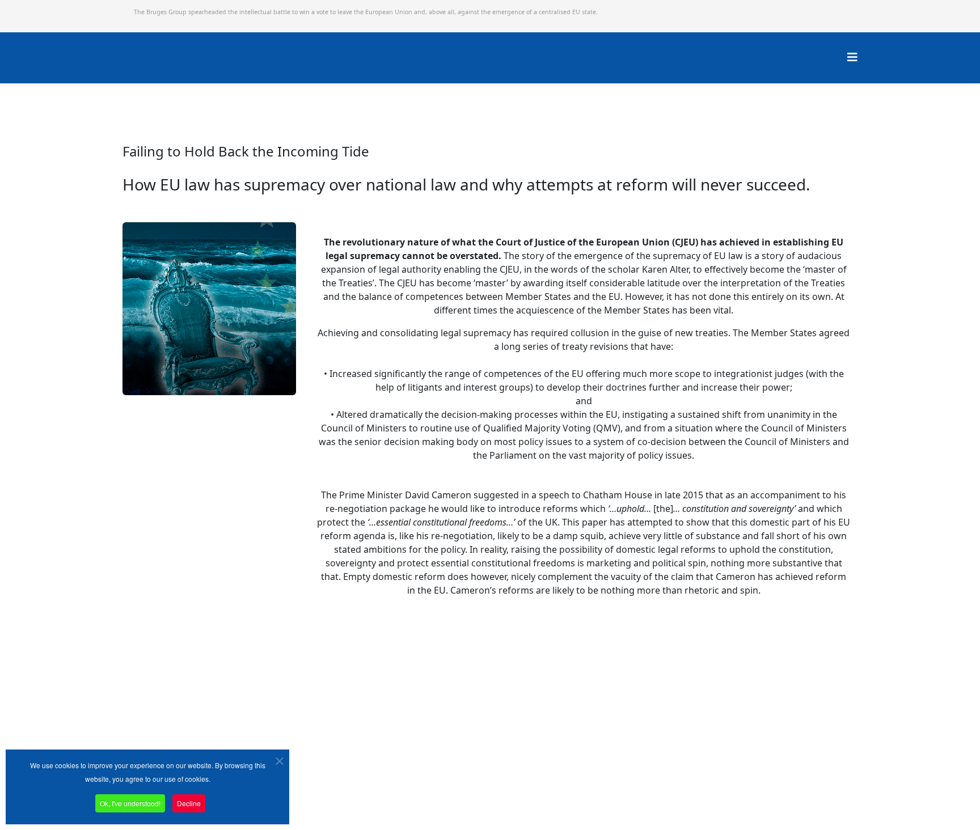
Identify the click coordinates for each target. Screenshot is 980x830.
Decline (189, 803)
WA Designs (630, 786)
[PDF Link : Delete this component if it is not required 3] (317, 617)
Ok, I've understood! (130, 803)
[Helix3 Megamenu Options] (852, 57)
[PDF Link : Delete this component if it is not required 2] (129, 402)
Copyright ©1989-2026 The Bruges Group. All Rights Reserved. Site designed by (468, 787)
